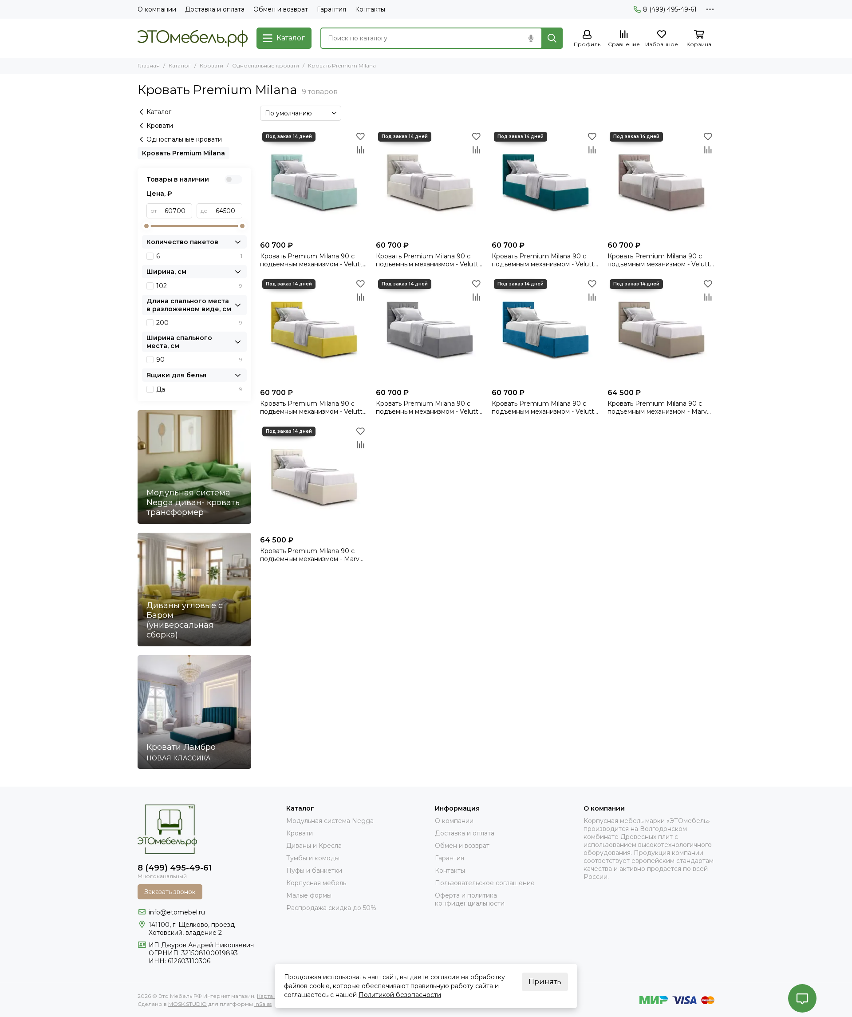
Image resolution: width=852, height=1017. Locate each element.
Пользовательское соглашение (485, 883)
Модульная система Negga (330, 821)
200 (199, 323)
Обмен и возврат (280, 9)
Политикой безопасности (400, 995)
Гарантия (331, 9)
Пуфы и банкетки (314, 871)
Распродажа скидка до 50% (331, 908)
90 (199, 360)
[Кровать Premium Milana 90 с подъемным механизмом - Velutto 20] (545, 183)
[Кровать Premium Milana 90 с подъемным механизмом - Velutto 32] (429, 330)
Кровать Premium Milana (183, 153)
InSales (263, 1004)
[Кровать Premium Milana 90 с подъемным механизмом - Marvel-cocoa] (660, 330)
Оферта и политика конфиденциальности (470, 899)
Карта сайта (273, 996)
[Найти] (552, 38)
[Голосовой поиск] (530, 38)
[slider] (146, 226)
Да (199, 389)
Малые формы (308, 895)
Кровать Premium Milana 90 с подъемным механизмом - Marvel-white (313, 555)
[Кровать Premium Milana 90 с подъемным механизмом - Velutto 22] (660, 183)
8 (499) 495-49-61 (670, 9)
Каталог (180, 65)
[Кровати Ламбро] (194, 712)
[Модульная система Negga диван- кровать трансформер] (194, 467)
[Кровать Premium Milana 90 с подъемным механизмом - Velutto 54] (545, 330)
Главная (149, 65)
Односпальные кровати (265, 65)
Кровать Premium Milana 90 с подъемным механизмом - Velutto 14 (313, 260)
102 (199, 286)
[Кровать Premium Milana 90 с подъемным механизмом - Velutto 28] (313, 330)
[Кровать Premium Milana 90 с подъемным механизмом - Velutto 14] (313, 183)
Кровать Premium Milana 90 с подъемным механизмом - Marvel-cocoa (660, 408)
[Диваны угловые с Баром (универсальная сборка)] (194, 589)
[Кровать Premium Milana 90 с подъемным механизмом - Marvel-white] (313, 477)
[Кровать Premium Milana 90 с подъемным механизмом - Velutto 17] (429, 183)
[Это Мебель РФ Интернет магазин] (193, 38)
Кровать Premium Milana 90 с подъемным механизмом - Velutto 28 (313, 408)
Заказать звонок (170, 892)
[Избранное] (360, 136)
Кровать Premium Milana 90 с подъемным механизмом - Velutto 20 (545, 260)
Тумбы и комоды (312, 858)
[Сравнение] (360, 149)
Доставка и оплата (215, 9)
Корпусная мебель (316, 883)
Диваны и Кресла (314, 846)
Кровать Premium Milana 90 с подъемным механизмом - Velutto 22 (660, 260)
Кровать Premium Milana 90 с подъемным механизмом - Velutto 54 (545, 408)
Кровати (211, 65)
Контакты (370, 9)
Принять (545, 981)
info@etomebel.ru (177, 912)
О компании (157, 9)
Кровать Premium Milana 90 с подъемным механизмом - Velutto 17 (429, 260)
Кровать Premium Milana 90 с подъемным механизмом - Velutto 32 (429, 408)
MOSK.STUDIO (187, 1004)
